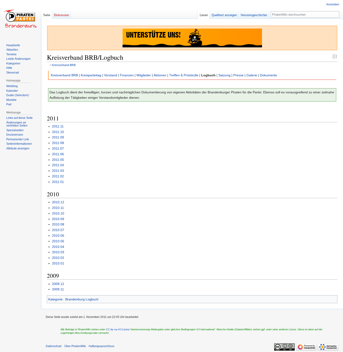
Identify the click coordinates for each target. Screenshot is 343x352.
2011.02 (58, 176)
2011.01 (58, 182)
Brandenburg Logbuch (81, 299)
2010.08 (58, 224)
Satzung (224, 75)
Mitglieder (143, 75)
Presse (238, 75)
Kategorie (55, 299)
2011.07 (58, 148)
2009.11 (58, 289)
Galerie (251, 75)
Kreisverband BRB (64, 65)
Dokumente (268, 75)
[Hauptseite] (20, 18)
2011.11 (58, 126)
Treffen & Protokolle (183, 75)
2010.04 (58, 247)
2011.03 (58, 170)
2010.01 (58, 263)
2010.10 (58, 213)
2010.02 (58, 258)
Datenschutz (54, 346)
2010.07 (58, 230)
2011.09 (58, 137)
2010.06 (58, 235)
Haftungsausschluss (101, 346)
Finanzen (127, 75)
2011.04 (58, 165)
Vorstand (110, 75)
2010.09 (58, 219)
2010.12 (58, 202)
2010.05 (58, 241)
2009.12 (58, 284)
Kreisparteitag (91, 75)
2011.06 (58, 154)
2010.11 (58, 208)
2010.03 (58, 252)
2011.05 (58, 160)
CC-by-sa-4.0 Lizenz (118, 329)
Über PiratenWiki (75, 346)
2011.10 (58, 132)
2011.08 (58, 143)
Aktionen (160, 75)
